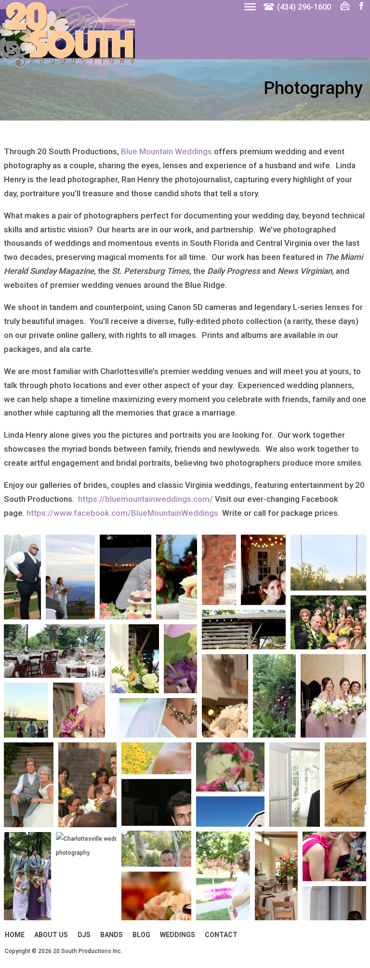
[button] (22, 577)
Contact (221, 935)
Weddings (177, 935)
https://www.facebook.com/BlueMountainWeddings (122, 513)
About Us (51, 935)
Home (15, 935)
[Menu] (250, 6)
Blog (141, 935)
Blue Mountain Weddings (166, 151)
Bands (111, 935)
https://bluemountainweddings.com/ (145, 499)
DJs (84, 935)
